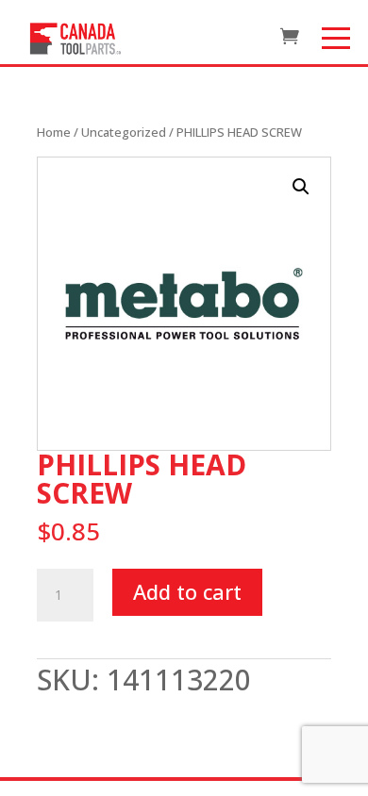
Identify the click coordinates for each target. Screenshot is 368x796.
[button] (301, 187)
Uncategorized (123, 132)
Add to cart (187, 591)
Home (54, 132)
